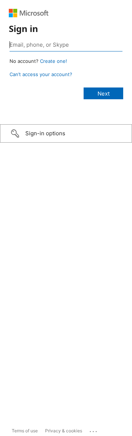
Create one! (53, 61)
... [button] (93, 429)
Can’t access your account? (41, 74)
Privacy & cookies (63, 430)
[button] (66, 133)
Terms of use (25, 430)
